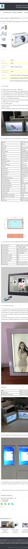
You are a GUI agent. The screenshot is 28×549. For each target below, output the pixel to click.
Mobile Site (11, 547)
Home (2, 18)
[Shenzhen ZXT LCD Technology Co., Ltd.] (8, 6)
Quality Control (17, 12)
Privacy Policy (15, 547)
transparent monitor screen (10, 490)
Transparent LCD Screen (15, 18)
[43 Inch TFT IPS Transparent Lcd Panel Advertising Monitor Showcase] (4, 27)
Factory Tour (7, 12)
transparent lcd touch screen (21, 490)
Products (6, 18)
